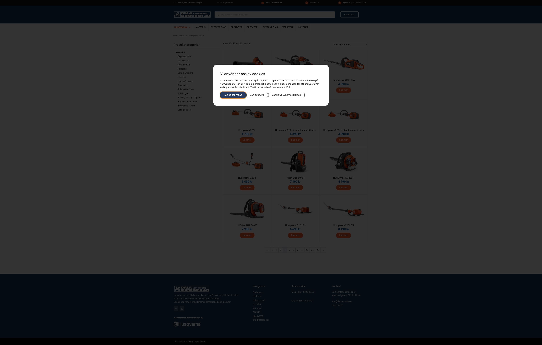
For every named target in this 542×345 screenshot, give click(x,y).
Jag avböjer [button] (257, 95)
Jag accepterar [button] (233, 95)
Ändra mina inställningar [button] (286, 95)
